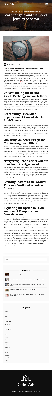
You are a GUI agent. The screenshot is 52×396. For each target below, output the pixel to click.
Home (12, 11)
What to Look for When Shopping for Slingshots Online (23, 289)
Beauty (6, 316)
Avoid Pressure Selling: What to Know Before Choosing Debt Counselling (28, 279)
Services (7, 355)
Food (6, 334)
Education (7, 324)
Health (6, 337)
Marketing (7, 345)
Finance (18, 64)
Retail (6, 350)
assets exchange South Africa (18, 81)
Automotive (8, 313)
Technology (8, 357)
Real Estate (7, 347)
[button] (47, 4)
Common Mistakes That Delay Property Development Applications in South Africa (27, 295)
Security (7, 352)
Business (7, 319)
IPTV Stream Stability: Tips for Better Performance (22, 274)
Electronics (7, 326)
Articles (6, 311)
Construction (8, 321)
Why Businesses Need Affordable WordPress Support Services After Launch (27, 285)
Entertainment (8, 329)
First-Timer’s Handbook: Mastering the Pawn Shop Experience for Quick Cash (23, 69)
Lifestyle (7, 342)
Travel (6, 360)
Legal (6, 339)
